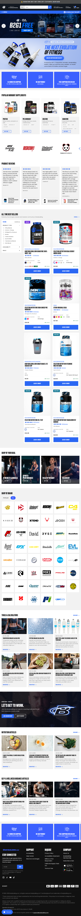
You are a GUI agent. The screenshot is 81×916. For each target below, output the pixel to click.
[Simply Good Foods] (34, 586)
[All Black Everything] (8, 586)
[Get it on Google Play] (68, 870)
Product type (7, 225)
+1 (63, 262)
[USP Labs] (60, 599)
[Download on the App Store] (68, 865)
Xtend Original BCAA (60, 307)
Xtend (55, 305)
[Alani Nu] (60, 547)
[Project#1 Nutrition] (73, 560)
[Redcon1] (47, 507)
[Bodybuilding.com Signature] (8, 507)
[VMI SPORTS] (34, 573)
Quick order (37, 271)
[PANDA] (21, 520)
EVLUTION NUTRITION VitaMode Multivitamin (62, 364)
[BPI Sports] (8, 547)
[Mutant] (60, 507)
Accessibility (30, 853)
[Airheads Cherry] (54, 317)
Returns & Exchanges (32, 859)
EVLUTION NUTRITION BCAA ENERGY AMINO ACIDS (63, 252)
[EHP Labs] (60, 586)
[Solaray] (73, 573)
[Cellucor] (73, 507)
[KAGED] (8, 520)
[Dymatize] (21, 507)
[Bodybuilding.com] (4, 7)
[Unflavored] (54, 375)
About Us (66, 853)
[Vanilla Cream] (28, 262)
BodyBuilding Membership (67, 857)
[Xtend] (34, 520)
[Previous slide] (4, 26)
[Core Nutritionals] (8, 573)
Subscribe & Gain (68, 861)
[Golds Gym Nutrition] (73, 586)
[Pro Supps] (8, 533)
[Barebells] (47, 547)
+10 (63, 317)
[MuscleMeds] (73, 533)
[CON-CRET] (34, 547)
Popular (5, 498)
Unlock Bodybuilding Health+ (54, 58)
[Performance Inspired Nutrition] (47, 599)
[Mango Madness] (56, 317)
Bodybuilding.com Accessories (32, 361)
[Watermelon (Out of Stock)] (61, 262)
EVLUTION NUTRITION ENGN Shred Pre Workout (36, 308)
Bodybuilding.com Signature (32, 249)
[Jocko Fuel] (60, 520)
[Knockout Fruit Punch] (59, 317)
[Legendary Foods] (8, 599)
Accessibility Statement (52, 856)
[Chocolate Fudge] (25, 262)
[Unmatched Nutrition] (73, 520)
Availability (6, 247)
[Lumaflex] (21, 599)
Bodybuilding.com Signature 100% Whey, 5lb (36, 252)
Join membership (7, 716)
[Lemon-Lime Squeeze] (61, 317)
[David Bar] (34, 533)
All (13, 498)
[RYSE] (47, 533)
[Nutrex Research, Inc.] (34, 507)
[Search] (50, 7)
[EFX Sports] (21, 547)
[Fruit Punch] (56, 262)
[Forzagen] (21, 573)
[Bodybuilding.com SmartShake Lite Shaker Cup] (37, 346)
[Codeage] (21, 560)
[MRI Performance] (47, 573)
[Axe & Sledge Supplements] (21, 533)
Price (4, 250)
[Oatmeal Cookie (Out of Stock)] (30, 262)
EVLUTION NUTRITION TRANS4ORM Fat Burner (64, 421)
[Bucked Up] (47, 520)
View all (76, 217)
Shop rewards (20, 716)
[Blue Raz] (25, 319)
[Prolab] (60, 573)
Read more (75, 615)
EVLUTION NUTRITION (58, 249)
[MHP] (60, 533)
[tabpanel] (40, 26)
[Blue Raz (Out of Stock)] (59, 262)
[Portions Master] (60, 560)
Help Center (30, 856)
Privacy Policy (11, 872)
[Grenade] (8, 560)
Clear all (17, 221)
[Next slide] (77, 26)
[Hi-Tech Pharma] (34, 560)
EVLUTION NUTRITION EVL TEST (34, 420)
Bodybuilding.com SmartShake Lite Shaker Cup (36, 364)
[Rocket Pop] (54, 262)
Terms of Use (49, 868)
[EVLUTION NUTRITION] (73, 547)
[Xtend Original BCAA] (65, 289)
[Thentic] (47, 586)
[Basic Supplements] (47, 560)
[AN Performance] (34, 599)
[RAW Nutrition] (21, 586)
